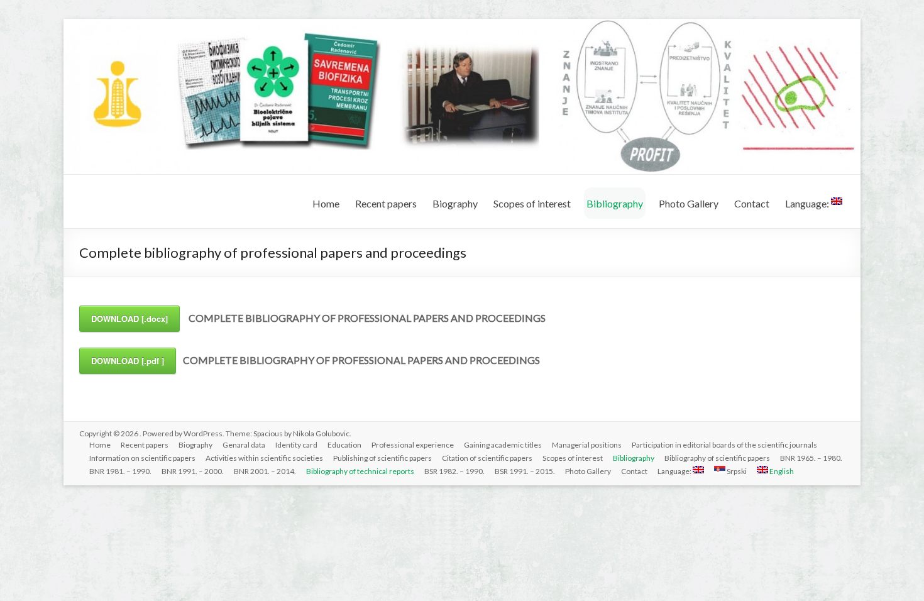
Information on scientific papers (142, 458)
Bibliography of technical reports (360, 471)
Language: (808, 203)
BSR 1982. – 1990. (454, 471)
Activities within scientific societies (264, 458)
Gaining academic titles (503, 444)
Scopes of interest (532, 203)
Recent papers (386, 203)
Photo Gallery (688, 203)
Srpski (736, 471)
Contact (751, 203)
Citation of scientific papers (487, 458)
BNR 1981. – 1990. (120, 471)
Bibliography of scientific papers (717, 458)
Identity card (296, 444)
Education (344, 444)
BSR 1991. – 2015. (525, 471)
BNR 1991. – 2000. (193, 471)
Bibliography (614, 203)
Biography (455, 203)
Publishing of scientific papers (382, 458)
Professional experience (412, 444)
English (781, 471)
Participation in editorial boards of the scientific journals (724, 444)
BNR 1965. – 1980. (811, 458)
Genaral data (244, 444)
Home (325, 203)
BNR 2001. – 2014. (265, 471)
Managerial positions (587, 444)
